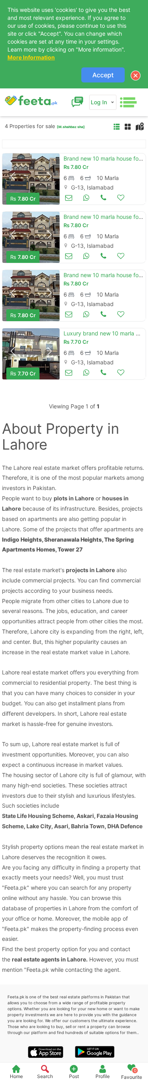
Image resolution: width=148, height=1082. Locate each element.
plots (60, 498)
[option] (31, 179)
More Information (31, 57)
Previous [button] (13, 176)
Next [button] (49, 176)
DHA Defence (124, 826)
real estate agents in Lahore (49, 959)
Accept (103, 75)
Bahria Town (88, 826)
